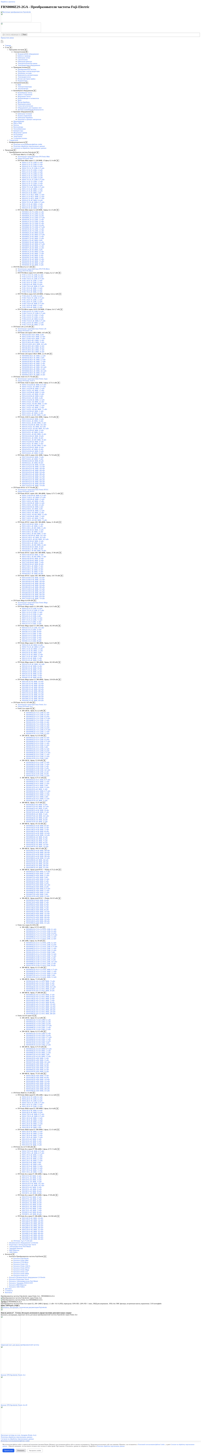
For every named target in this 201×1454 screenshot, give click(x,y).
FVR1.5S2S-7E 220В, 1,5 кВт (32, 300)
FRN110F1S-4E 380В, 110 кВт (32, 1218)
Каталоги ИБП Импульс (17, 1285)
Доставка (8, 1289)
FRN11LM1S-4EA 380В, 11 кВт (33, 340)
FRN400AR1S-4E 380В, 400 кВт (33, 593)
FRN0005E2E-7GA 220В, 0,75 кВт (38, 730)
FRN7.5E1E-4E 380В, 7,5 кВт (32, 1137)
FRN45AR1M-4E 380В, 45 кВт (33, 558)
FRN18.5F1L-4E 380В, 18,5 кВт (33, 1185)
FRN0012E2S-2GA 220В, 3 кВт (37, 747)
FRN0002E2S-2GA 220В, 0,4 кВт (37, 739)
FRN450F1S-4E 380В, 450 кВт (32, 1235)
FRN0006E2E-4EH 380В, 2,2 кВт (37, 892)
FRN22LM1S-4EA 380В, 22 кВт (33, 346)
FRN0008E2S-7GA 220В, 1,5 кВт (37, 720)
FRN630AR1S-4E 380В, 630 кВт (33, 596)
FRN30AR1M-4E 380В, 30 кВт (33, 547)
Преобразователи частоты (27, 69)
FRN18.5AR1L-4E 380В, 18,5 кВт (34, 537)
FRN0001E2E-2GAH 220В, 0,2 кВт (38, 1033)
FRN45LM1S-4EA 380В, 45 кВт (33, 352)
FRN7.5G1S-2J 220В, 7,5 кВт (32, 620)
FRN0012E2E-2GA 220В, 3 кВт (37, 758)
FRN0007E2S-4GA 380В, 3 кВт (37, 785)
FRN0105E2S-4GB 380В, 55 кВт (37, 828)
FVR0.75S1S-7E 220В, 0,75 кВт (33, 279)
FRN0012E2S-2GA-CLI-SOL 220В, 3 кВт (40, 952)
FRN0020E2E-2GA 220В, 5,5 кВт (38, 776)
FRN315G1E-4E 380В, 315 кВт (33, 693)
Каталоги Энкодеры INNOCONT (21, 1283)
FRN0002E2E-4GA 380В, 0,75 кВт (38, 791)
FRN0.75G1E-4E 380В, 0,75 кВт (33, 647)
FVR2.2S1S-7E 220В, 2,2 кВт (32, 282)
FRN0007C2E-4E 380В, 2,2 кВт (33, 248)
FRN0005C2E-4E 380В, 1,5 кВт (33, 246)
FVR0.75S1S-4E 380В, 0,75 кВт (33, 286)
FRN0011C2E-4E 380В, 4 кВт (32, 250)
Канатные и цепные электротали (29, 119)
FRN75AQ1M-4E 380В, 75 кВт (33, 457)
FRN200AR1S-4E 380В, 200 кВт (33, 583)
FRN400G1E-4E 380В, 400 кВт (33, 697)
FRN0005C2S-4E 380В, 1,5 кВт (33, 236)
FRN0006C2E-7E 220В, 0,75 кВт (33, 227)
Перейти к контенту (8, 2)
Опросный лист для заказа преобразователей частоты (20, 1345)
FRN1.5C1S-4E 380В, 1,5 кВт (32, 189)
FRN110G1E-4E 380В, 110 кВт (33, 681)
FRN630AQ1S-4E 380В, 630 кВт (33, 483)
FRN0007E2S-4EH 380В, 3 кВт (37, 877)
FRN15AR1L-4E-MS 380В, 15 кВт (34, 534)
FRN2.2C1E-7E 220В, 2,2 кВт (32, 183)
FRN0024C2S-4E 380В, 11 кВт (32, 255)
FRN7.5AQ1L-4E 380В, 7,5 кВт (33, 407)
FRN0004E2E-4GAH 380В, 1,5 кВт (38, 1051)
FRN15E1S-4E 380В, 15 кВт (32, 1143)
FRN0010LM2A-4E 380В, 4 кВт (33, 358)
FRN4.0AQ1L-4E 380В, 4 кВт (32, 398)
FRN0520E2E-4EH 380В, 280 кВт (38, 1089)
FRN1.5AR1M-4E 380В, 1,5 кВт (33, 499)
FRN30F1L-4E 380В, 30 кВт (32, 1193)
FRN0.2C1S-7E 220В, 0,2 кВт (32, 164)
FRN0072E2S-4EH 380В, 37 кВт (37, 902)
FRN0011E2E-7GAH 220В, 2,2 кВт (38, 1029)
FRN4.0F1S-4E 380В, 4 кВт (31, 1162)
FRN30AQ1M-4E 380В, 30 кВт (33, 436)
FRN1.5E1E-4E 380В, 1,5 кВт (32, 1120)
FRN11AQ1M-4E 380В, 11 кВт (33, 411)
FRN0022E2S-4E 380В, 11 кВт (37, 789)
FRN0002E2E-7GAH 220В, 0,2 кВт (38, 1022)
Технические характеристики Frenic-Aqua (32, 379)
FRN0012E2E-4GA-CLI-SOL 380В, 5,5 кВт (41, 977)
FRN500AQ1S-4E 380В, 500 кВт (33, 482)
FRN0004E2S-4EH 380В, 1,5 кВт (37, 873)
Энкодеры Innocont (16, 1248)
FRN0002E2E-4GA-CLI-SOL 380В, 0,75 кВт (41, 969)
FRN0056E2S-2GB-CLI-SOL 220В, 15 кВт (41, 960)
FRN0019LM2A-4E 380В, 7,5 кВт (34, 361)
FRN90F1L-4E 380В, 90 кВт (32, 1214)
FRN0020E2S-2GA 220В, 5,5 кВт (37, 762)
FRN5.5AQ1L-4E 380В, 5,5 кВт (33, 402)
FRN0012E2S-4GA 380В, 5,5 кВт (37, 787)
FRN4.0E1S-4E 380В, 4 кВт (31, 1126)
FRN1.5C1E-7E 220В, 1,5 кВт (32, 181)
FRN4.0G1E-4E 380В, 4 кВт (32, 653)
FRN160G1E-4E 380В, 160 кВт (33, 685)
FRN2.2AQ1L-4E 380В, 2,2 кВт (33, 394)
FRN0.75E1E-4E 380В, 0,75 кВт (33, 1116)
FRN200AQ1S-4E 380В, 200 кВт (33, 470)
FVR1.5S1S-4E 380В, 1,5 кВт (32, 288)
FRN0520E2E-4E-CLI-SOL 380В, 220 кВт (40, 1012)
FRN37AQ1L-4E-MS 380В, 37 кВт (34, 445)
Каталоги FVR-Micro (20, 1262)
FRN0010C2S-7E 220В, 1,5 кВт (33, 219)
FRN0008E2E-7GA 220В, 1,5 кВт (38, 732)
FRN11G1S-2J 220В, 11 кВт (31, 622)
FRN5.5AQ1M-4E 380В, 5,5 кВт (33, 400)
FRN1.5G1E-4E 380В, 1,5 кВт (32, 649)
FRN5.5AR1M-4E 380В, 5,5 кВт (33, 511)
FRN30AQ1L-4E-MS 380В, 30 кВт (34, 440)
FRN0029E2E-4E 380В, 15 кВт (37, 814)
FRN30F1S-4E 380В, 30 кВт (32, 1191)
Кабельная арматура (25, 61)
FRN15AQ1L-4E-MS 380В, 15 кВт (34, 423)
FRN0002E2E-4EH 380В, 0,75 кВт (38, 889)
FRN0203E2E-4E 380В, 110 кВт (37, 845)
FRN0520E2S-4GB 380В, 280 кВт (38, 856)
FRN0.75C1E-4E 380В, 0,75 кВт (33, 202)
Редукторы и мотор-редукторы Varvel (22, 1245)
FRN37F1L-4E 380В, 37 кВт (32, 1199)
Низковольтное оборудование (28, 54)
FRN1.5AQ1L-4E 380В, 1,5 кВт (33, 390)
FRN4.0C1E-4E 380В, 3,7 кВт (32, 208)
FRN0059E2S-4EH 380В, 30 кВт (37, 900)
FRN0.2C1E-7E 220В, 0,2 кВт (32, 176)
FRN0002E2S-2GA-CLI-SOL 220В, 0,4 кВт (41, 945)
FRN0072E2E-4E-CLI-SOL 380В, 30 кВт (40, 991)
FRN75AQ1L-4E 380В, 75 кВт (32, 459)
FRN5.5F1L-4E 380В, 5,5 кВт (32, 1168)
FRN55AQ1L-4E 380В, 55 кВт (32, 453)
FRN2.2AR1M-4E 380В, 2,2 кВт (33, 503)
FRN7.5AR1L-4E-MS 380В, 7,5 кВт (34, 520)
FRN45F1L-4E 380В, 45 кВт (32, 1203)
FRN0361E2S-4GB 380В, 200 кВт (38, 852)
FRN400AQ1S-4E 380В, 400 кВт (33, 480)
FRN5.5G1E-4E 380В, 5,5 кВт (32, 654)
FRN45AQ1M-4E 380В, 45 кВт (33, 447)
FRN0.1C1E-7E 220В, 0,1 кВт (32, 174)
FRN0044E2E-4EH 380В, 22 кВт (37, 1064)
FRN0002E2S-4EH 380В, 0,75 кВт (38, 872)
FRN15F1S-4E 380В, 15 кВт (32, 1180)
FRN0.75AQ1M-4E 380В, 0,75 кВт (34, 385)
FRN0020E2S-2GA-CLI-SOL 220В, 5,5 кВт (41, 954)
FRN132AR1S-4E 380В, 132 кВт (33, 579)
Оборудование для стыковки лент (30, 108)
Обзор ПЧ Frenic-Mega (26, 604)
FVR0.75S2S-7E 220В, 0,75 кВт (33, 298)
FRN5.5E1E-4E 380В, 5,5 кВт (32, 1133)
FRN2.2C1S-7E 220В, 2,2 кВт (32, 172)
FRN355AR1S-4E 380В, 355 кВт (33, 591)
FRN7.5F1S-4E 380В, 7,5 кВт (32, 1170)
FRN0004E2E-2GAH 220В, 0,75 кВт (39, 1037)
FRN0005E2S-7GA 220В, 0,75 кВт (38, 718)
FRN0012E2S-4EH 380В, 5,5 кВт (37, 879)
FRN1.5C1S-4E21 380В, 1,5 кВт (33, 195)
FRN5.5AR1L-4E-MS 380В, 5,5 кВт (34, 514)
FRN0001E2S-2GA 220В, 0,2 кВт (37, 737)
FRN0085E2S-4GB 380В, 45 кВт (37, 826)
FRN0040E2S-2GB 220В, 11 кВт (37, 766)
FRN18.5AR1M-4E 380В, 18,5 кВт (34, 535)
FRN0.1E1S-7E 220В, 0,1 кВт (32, 1097)
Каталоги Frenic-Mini (20, 1260)
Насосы (16, 125)
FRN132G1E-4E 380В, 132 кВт (33, 683)
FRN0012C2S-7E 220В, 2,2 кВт (33, 221)
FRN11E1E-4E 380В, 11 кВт (32, 1141)
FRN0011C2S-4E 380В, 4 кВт (32, 240)
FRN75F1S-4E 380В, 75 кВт (32, 1208)
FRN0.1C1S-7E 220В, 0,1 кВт (32, 162)
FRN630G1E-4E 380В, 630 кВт (33, 700)
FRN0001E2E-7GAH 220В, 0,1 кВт (38, 1020)
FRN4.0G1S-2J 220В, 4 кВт (31, 616)
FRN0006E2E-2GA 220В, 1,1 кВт (38, 754)
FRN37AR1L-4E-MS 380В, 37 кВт (34, 557)
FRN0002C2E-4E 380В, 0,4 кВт (33, 242)
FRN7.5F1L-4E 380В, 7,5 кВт (32, 1172)
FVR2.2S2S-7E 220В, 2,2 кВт (32, 302)
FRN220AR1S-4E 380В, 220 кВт (33, 585)
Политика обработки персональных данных (29, 146)
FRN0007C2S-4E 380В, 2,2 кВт (33, 238)
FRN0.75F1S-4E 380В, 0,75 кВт (33, 1151)
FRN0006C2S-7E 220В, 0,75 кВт (33, 218)
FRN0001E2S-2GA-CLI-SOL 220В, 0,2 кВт (41, 943)
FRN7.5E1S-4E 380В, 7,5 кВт (32, 1135)
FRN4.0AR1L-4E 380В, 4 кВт (32, 509)
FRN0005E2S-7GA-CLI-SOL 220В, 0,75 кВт (41, 935)
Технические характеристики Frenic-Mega (33, 602)
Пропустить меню (7, 38)
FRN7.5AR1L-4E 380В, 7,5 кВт (33, 518)
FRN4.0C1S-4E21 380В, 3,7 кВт (33, 198)
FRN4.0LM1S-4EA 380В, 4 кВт (33, 335)
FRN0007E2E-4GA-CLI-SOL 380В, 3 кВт (40, 975)
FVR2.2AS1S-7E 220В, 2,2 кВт (33, 317)
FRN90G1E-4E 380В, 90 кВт (32, 677)
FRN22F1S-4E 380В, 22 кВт (32, 1187)
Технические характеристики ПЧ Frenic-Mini (34, 156)
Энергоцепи (17, 136)
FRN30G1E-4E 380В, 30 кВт (32, 668)
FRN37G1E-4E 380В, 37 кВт (32, 670)
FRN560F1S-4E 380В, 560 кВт (32, 1239)
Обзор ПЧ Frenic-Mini (25, 158)
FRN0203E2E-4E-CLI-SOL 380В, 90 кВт (40, 1002)
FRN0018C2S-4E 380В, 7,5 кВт (33, 253)
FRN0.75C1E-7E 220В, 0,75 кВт (33, 179)
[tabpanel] (100, 1296)
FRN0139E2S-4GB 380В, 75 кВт (37, 829)
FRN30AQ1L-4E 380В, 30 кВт (32, 438)
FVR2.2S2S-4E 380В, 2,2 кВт (32, 307)
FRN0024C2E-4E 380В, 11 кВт (33, 263)
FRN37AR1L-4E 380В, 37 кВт (32, 566)
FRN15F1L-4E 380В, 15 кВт (32, 1182)
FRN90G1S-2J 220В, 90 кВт (32, 641)
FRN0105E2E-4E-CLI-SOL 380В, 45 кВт (40, 997)
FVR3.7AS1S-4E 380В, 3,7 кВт (33, 325)
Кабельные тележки (25, 114)
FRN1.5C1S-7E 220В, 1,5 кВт (32, 170)
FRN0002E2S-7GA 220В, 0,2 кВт (37, 715)
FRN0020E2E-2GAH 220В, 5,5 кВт (38, 1045)
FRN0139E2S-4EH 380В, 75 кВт (37, 908)
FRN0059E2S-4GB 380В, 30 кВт (37, 810)
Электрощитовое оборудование (29, 65)
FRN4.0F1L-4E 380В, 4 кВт (31, 1164)
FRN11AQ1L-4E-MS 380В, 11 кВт (34, 415)
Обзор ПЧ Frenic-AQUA (26, 381)
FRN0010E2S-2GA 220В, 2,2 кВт (37, 745)
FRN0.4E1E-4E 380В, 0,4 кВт (32, 1112)
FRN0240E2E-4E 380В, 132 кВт (37, 846)
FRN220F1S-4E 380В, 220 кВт (32, 1226)
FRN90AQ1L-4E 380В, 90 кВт (32, 463)
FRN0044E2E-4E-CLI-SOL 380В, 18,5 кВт (41, 987)
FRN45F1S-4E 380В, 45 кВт (32, 1201)
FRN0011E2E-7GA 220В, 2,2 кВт (37, 733)
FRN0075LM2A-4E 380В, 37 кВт (33, 373)
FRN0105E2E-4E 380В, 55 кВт (37, 839)
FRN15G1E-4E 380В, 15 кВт (32, 660)
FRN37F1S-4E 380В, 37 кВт (32, 1197)
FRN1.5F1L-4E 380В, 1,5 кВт (32, 1157)
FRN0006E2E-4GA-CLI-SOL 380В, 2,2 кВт (41, 973)
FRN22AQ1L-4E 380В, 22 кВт (32, 432)
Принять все (8, 1450)
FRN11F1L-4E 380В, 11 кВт (32, 1178)
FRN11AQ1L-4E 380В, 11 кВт (32, 413)
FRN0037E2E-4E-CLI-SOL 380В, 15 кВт (40, 985)
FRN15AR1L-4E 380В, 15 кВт (32, 532)
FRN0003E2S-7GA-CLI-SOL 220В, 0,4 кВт (41, 933)
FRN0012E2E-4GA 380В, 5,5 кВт (38, 799)
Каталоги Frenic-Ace (20, 1272)
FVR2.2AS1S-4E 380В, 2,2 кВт (33, 323)
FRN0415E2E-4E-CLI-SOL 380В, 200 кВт (40, 1010)
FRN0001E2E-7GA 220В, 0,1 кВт (38, 724)
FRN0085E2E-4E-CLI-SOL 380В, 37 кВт (40, 995)
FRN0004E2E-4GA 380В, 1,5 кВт (38, 793)
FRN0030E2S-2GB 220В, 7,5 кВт (37, 764)
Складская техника (20, 138)
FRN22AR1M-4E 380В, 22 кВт (33, 541)
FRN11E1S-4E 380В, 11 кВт (32, 1139)
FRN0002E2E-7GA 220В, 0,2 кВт (38, 726)
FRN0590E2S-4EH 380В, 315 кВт (38, 923)
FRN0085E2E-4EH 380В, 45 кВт (37, 1070)
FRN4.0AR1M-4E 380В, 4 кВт (32, 507)
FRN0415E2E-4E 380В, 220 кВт (37, 864)
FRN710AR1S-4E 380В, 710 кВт (33, 598)
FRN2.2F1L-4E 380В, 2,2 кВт (32, 1161)
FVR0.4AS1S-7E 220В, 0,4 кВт (33, 311)
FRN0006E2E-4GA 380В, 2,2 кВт (38, 795)
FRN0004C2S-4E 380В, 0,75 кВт (33, 235)
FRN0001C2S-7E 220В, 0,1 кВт (33, 212)
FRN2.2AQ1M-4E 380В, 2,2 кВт (33, 392)
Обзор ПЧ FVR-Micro (25, 271)
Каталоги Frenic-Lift (20, 1264)
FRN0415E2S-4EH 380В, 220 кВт (38, 919)
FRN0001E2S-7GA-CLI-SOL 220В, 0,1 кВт (41, 929)
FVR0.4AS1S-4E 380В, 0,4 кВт (33, 319)
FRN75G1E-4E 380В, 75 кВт (32, 675)
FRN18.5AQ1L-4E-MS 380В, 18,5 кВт (35, 428)
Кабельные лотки (24, 58)
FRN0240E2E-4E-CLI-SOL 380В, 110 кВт (40, 1004)
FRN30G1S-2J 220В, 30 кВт (32, 631)
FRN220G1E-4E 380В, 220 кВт (33, 689)
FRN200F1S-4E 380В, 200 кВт (32, 1224)
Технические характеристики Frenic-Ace (32, 704)
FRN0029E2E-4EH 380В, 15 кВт (37, 1060)
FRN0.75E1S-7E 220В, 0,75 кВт (33, 1103)
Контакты (8, 1292)
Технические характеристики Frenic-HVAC (33, 489)
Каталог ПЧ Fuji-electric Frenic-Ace (13, 1375)
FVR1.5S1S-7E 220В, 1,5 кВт (32, 280)
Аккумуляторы (23, 88)
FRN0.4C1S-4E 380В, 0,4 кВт (32, 185)
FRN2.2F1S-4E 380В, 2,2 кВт (32, 1159)
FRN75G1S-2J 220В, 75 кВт (32, 639)
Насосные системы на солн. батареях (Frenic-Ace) (18, 1435)
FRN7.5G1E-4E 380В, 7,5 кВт (32, 656)
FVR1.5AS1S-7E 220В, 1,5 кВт (33, 315)
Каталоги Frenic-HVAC (21, 1268)
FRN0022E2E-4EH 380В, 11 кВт (37, 1058)
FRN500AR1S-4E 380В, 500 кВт (33, 595)
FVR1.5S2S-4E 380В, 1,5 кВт (32, 305)
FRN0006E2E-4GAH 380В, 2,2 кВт (38, 1053)
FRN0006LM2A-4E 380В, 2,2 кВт (34, 356)
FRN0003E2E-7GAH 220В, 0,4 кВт (38, 1024)
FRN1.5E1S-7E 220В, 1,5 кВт (32, 1104)
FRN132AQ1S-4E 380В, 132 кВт (33, 466)
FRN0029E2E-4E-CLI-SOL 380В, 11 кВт (40, 983)
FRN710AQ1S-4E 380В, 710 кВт (33, 485)
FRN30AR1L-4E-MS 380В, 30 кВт (34, 551)
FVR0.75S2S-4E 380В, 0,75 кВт (33, 303)
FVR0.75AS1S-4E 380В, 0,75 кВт (33, 321)
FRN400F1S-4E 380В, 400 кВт (32, 1233)
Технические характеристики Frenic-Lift (32, 329)
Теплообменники (19, 129)
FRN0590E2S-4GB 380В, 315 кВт (38, 858)
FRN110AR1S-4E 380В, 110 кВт (33, 578)
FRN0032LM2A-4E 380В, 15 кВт (33, 365)
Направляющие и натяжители (28, 98)
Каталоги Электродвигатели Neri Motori (23, 1281)
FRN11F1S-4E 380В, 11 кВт (31, 1176)
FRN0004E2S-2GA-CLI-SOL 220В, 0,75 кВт (41, 946)
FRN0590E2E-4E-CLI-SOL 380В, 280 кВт (40, 1014)
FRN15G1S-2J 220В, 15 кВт (32, 624)
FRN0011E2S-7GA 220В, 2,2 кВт (37, 722)
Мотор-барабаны (24, 102)
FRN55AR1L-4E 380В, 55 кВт (32, 570)
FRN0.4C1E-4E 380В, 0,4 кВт (32, 200)
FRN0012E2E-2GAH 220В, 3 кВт (38, 1043)
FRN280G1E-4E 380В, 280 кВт (33, 691)
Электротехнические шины (27, 63)
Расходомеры (18, 134)
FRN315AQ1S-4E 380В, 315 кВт (33, 476)
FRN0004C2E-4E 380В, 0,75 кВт (33, 244)
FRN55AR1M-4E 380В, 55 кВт (33, 560)
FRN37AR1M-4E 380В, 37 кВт (33, 555)
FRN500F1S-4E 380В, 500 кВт (32, 1237)
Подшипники (22, 81)
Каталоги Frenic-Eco (20, 1275)
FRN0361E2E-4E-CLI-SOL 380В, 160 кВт (40, 1008)
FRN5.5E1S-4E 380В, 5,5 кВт (32, 1132)
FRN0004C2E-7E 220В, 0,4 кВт (33, 225)
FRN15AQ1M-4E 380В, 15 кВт (33, 419)
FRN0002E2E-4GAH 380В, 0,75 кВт (39, 1049)
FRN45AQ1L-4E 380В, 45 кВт (32, 449)
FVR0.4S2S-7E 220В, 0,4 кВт (32, 296)
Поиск (24, 34)
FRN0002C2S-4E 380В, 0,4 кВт (33, 233)
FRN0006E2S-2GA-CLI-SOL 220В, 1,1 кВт (41, 948)
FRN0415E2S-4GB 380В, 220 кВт (38, 854)
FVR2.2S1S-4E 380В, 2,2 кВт (32, 290)
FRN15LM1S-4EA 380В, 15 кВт (33, 342)
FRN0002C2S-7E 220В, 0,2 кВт (33, 214)
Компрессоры (18, 131)
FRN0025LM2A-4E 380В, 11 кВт (33, 363)
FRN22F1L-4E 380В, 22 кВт (32, 1189)
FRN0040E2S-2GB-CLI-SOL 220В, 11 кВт (41, 958)
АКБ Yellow (13, 1252)
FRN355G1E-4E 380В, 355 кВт (33, 695)
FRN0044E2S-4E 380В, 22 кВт (37, 808)
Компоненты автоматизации (28, 75)
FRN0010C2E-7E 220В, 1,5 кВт (33, 229)
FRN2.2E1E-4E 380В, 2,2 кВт (32, 1124)
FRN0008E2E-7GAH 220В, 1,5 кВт (38, 1027)
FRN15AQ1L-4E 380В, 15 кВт (32, 421)
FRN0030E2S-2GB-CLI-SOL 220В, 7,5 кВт (41, 956)
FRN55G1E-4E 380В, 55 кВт (32, 674)
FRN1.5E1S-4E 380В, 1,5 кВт (32, 1118)
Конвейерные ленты (25, 93)
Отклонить (20, 1450)
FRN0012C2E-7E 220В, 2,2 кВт (33, 231)
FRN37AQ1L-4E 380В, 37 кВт (32, 444)
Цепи (19, 100)
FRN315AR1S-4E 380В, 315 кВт (33, 589)
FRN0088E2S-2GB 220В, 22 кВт (37, 772)
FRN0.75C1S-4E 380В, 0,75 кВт (33, 187)
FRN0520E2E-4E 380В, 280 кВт (37, 866)
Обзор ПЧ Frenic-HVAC (26, 491)
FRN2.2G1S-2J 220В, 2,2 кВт (32, 614)
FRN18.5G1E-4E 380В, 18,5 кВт (33, 664)
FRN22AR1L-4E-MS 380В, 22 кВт (34, 545)
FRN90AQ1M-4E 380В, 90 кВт (33, 461)
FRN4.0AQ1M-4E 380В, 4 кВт (32, 396)
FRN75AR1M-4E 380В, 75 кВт (33, 562)
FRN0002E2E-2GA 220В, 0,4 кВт (38, 751)
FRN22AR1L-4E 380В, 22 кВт (32, 543)
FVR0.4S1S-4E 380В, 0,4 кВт (32, 284)
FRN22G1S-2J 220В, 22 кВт (32, 630)
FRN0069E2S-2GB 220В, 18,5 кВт (38, 770)
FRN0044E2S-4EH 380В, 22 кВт (37, 887)
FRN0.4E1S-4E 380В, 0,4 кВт (32, 1110)
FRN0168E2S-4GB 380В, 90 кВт (37, 831)
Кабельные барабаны (25, 117)
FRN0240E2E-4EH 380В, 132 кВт (38, 1081)
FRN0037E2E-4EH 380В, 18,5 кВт (38, 1062)
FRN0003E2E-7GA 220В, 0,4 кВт (38, 728)
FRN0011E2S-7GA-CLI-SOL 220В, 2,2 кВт (41, 939)
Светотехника (23, 60)
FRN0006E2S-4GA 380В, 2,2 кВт (37, 783)
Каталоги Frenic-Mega (21, 1270)
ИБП (19, 85)
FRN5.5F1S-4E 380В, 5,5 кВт (32, 1166)
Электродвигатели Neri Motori (20, 1246)
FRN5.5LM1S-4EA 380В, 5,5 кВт (33, 337)
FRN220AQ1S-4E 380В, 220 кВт (33, 472)
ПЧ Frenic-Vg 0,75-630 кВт (22, 1241)
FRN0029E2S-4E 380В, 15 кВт (37, 805)
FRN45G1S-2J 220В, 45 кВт (32, 635)
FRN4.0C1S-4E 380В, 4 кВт (31, 193)
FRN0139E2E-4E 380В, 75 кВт (37, 841)
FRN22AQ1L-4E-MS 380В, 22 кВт (34, 434)
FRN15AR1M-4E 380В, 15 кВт (33, 530)
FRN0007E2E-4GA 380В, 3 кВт (37, 797)
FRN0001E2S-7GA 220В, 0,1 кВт (37, 713)
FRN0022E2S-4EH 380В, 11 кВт (37, 881)
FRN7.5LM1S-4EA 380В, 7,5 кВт (33, 338)
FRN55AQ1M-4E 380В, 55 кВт (33, 451)
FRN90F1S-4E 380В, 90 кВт (32, 1212)
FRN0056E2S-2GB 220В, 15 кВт (37, 768)
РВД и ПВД (17, 123)
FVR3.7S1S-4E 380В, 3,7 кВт (32, 292)
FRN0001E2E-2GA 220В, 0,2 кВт (38, 749)
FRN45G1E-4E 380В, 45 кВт (32, 672)
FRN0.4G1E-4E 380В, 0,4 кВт (32, 645)
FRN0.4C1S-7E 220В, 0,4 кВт (32, 166)
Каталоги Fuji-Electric (21, 1258)
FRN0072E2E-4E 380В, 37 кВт (37, 822)
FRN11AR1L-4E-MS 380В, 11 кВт (34, 528)
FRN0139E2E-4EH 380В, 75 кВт (37, 1076)
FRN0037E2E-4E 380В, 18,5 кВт (37, 816)
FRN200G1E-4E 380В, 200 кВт (33, 687)
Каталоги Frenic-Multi (21, 1273)
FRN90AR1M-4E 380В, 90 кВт (33, 564)
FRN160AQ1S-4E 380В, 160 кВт (33, 468)
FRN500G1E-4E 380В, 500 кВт (33, 698)
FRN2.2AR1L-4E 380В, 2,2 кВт (33, 505)
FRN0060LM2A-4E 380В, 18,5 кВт (34, 371)
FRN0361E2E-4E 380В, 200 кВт (37, 862)
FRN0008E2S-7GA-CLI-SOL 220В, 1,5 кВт (41, 937)
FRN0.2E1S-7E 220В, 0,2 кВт (32, 1099)
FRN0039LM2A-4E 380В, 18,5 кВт (34, 367)
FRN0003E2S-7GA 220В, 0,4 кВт (37, 716)
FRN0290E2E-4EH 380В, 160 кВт (38, 1083)
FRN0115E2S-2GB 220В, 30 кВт (37, 774)
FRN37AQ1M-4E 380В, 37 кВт (33, 442)
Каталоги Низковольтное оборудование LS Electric (27, 1277)
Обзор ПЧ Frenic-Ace (25, 706)
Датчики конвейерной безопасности (31, 110)
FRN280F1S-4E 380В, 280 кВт (32, 1228)
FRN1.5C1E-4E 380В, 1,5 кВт (32, 204)
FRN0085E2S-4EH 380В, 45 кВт (37, 904)
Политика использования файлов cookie (27, 144)
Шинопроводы (18, 121)
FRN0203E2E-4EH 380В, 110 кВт (38, 1079)
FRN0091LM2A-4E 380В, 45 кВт (33, 375)
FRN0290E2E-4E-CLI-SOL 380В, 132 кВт (40, 1006)
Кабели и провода (24, 56)
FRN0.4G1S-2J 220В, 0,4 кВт (32, 608)
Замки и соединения (25, 94)
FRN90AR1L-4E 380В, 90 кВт (32, 574)
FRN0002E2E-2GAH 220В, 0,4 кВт (38, 1035)
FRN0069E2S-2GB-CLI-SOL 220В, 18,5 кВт (41, 962)
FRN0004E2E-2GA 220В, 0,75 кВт (38, 753)
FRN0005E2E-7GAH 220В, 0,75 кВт (39, 1025)
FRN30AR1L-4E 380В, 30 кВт (32, 549)
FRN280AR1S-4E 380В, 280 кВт (33, 587)
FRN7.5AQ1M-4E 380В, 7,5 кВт (33, 405)
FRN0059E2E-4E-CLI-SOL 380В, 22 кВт (40, 989)
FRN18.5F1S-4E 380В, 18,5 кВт (33, 1183)
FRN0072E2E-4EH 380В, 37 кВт (37, 1068)
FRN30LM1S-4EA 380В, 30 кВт (33, 348)
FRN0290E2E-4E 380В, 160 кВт (37, 860)
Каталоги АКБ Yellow (17, 1287)
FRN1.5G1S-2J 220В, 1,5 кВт (32, 612)
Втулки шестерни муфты (26, 79)
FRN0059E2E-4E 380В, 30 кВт (37, 820)
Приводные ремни (24, 104)
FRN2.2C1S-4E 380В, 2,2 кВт (32, 191)
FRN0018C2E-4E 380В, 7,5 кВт (33, 261)
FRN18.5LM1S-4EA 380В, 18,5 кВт (34, 344)
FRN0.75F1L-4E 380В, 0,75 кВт (33, 1153)
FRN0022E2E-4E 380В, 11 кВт (37, 800)
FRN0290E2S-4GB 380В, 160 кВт (38, 850)
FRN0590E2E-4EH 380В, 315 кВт (38, 1091)
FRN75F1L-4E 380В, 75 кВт (32, 1210)
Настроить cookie (35, 1450)
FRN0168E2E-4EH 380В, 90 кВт (37, 1077)
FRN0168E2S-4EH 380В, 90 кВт (37, 910)
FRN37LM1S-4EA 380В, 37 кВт (33, 350)
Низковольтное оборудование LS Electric (23, 1243)
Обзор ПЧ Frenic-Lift (25, 331)
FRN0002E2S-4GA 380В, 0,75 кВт (38, 780)
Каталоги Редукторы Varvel (19, 1279)
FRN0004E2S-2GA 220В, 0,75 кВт (38, 741)
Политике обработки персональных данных (111, 1446)
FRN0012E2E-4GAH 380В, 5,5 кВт (38, 1056)
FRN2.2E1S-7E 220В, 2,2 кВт (32, 1106)
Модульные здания (20, 133)
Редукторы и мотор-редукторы (29, 71)
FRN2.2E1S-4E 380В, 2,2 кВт (32, 1122)
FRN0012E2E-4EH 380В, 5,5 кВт (37, 896)
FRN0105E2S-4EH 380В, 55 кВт (37, 906)
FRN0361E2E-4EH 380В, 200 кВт (38, 1085)
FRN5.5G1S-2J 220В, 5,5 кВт (32, 618)
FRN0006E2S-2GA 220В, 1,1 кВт (37, 743)
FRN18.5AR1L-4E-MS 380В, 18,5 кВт (35, 539)
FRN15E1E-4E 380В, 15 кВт (32, 1145)
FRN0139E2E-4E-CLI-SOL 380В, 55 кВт (40, 998)
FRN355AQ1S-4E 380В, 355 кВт (33, 478)
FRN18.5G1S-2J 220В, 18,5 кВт (33, 628)
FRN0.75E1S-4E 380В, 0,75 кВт (33, 1114)
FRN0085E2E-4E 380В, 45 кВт (37, 837)
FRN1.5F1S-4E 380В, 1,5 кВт (32, 1155)
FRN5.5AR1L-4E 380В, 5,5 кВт (33, 512)
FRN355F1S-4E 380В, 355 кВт (32, 1231)
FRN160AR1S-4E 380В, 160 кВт (33, 581)
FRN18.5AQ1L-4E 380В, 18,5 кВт (34, 427)
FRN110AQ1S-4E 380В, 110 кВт (33, 465)
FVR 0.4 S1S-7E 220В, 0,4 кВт (32, 277)
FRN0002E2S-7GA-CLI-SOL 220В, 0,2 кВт (41, 931)
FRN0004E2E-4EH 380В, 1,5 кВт (37, 890)
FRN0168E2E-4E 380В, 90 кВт (37, 843)
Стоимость (9, 1290)
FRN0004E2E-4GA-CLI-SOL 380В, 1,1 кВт (41, 971)
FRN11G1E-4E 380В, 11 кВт (32, 658)
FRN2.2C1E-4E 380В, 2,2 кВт (32, 206)
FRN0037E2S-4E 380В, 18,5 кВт (37, 806)
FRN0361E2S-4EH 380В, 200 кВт (38, 917)
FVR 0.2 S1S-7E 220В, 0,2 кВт (32, 275)
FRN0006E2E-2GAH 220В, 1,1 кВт (38, 1039)
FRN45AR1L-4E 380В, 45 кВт (32, 568)
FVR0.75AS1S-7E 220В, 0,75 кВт (33, 313)
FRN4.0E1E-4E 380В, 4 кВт (31, 1127)
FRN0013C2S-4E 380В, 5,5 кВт (33, 252)
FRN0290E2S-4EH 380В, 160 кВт (38, 915)
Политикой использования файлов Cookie (151, 1444)
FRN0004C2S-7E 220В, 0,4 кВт (33, 216)
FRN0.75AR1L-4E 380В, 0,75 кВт (34, 497)
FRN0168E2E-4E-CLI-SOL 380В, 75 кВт (40, 1000)
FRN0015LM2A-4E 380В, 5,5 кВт (34, 359)
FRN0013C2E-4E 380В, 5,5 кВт (33, 259)
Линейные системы (25, 73)
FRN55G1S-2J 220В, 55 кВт (32, 637)
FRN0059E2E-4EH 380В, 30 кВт (37, 1066)
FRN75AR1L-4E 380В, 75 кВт (32, 572)
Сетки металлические (25, 106)
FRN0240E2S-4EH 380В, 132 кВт (38, 913)
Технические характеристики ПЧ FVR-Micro (34, 269)
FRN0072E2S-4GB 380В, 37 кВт (37, 812)
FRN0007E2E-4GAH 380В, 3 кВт (38, 1054)
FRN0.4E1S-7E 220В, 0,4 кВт (32, 1101)
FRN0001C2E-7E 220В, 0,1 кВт (33, 223)
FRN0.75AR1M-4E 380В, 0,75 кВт (34, 495)
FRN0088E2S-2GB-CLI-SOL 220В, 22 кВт (41, 963)
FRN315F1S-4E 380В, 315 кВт (32, 1229)
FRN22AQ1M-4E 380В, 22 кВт (33, 430)
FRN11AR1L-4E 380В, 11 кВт (32, 526)
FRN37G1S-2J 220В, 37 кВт (32, 633)
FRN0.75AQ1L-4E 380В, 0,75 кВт (34, 387)
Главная (8, 45)
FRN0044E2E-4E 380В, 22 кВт (37, 818)
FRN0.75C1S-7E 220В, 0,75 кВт (33, 168)
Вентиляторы (18, 127)
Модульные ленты (24, 96)
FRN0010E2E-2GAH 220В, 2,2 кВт (38, 1041)
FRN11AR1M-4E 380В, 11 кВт (32, 524)
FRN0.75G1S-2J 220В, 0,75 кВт (33, 610)
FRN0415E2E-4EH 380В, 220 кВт (38, 1087)
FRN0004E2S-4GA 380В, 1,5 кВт (37, 782)
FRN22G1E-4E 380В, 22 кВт (32, 666)
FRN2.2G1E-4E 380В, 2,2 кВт (32, 651)
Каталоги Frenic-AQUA (21, 1266)
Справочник (13, 140)
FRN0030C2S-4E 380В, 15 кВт (33, 257)
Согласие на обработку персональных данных (29, 148)
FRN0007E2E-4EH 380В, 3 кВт (37, 894)
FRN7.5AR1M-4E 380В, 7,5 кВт (33, 516)
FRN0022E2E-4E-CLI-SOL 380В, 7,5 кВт (40, 981)
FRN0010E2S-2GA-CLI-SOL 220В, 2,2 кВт (41, 950)
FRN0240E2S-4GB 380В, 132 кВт (38, 835)
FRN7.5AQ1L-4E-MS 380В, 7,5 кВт (34, 409)
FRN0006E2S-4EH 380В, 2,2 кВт (37, 875)
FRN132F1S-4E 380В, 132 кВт (32, 1220)
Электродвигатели (24, 77)
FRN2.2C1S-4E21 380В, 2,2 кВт (33, 196)
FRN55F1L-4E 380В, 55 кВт (32, 1206)
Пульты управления (25, 116)
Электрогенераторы (25, 87)
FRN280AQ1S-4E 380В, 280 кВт (33, 474)
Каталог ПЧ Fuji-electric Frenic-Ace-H (14, 1405)
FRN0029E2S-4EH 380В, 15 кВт (37, 883)
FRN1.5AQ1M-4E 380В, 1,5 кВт (33, 388)
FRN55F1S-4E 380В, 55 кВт (32, 1205)
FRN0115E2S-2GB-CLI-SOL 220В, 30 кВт (41, 965)
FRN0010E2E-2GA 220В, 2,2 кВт (38, 756)
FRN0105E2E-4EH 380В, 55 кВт (37, 1071)
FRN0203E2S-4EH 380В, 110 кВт (38, 912)
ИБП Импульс (14, 1250)
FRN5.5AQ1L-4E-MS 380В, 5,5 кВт (34, 404)
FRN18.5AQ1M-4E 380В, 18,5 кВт (34, 425)
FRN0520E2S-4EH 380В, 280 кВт (38, 921)
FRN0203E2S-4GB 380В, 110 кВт (38, 833)
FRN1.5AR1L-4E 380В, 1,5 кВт (33, 501)
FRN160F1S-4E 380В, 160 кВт (32, 1222)
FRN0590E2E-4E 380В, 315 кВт (37, 867)
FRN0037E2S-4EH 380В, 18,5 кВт (38, 885)
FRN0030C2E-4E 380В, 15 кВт (33, 265)
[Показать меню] (2, 40)
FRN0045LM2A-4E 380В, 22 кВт (33, 369)
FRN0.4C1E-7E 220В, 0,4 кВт (32, 178)
